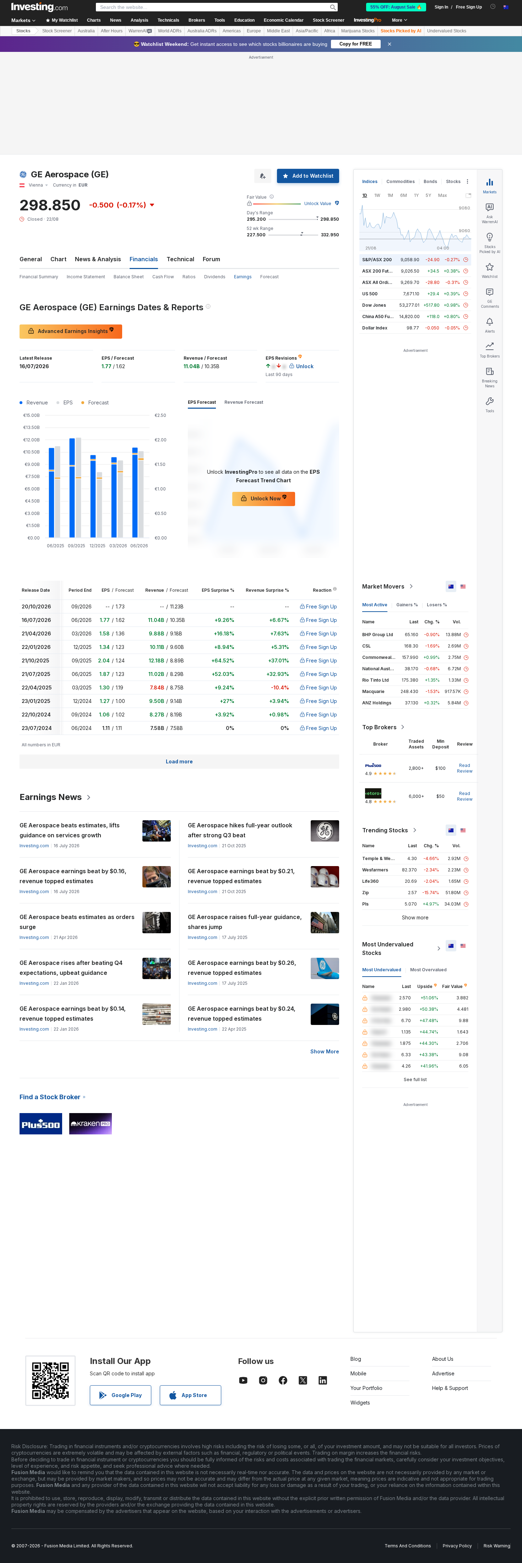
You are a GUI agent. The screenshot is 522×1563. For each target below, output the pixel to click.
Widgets (360, 1403)
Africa (329, 30)
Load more (179, 761)
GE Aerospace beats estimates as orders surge (77, 921)
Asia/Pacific (307, 30)
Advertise (443, 1373)
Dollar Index (374, 328)
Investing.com (34, 845)
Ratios (189, 276)
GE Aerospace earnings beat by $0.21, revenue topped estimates (241, 876)
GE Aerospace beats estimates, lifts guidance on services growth (70, 830)
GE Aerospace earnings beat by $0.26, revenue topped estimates (242, 967)
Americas (232, 30)
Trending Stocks (385, 830)
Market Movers (383, 586)
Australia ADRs (202, 30)
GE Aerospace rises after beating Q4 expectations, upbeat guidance (71, 967)
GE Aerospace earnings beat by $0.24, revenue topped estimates (241, 1013)
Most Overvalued (428, 969)
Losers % (437, 604)
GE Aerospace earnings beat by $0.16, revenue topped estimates (73, 876)
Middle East (278, 30)
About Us (442, 1359)
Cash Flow (163, 276)
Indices (369, 181)
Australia (86, 30)
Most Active (374, 604)
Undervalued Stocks (446, 30)
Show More (324, 1051)
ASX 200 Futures (380, 271)
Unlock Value (317, 203)
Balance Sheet (129, 276)
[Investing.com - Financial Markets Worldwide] (39, 7)
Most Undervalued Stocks (387, 948)
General (31, 259)
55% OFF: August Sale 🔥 (396, 7)
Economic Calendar (284, 20)
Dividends (214, 276)
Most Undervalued (381, 969)
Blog (355, 1359)
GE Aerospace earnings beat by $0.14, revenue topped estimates (73, 1013)
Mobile (358, 1373)
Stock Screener (328, 20)
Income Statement (86, 276)
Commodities (400, 181)
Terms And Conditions (408, 1545)
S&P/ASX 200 (377, 259)
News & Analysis (98, 259)
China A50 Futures (381, 316)
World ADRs (169, 30)
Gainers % (407, 604)
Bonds (430, 181)
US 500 (369, 293)
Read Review (465, 768)
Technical (180, 259)
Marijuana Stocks (358, 30)
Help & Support (450, 1388)
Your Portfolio (366, 1388)
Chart (58, 259)
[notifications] (493, 6)
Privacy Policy (457, 1545)
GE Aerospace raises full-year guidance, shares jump (245, 921)
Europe (254, 30)
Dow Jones (374, 305)
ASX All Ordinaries (381, 282)
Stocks (23, 30)
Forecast (269, 276)
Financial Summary (39, 276)
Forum (211, 259)
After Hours (112, 30)
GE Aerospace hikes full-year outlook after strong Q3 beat (240, 830)
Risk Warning (497, 1545)
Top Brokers (379, 727)
